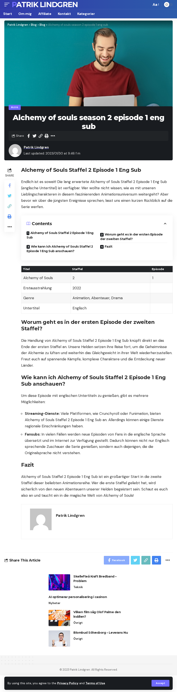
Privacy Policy (67, 683)
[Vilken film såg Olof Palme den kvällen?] (59, 618)
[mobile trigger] (8, 4)
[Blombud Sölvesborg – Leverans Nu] (59, 638)
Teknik (78, 587)
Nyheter (54, 603)
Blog (14, 107)
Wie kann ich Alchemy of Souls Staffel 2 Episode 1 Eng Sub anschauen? (60, 249)
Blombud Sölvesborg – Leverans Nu (100, 633)
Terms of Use (95, 683)
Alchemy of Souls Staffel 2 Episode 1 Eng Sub (60, 235)
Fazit (108, 246)
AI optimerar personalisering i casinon (78, 597)
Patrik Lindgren (45, 4)
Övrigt (78, 623)
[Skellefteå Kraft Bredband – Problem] (59, 582)
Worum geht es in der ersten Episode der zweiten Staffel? (131, 236)
